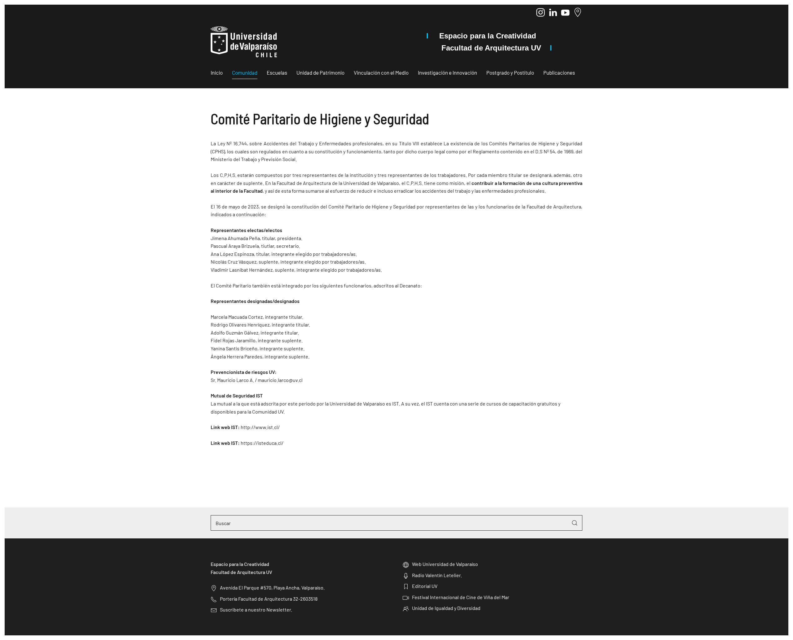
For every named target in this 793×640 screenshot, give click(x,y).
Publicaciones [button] (559, 72)
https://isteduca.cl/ (262, 443)
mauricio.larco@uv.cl (280, 380)
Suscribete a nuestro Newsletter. (256, 609)
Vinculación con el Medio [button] (381, 72)
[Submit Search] (574, 523)
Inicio (217, 72)
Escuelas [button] (277, 72)
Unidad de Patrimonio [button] (320, 72)
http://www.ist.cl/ (260, 427)
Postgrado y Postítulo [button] (510, 72)
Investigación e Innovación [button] (447, 72)
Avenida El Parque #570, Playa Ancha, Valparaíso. (272, 587)
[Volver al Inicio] (244, 41)
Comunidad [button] (244, 72)
